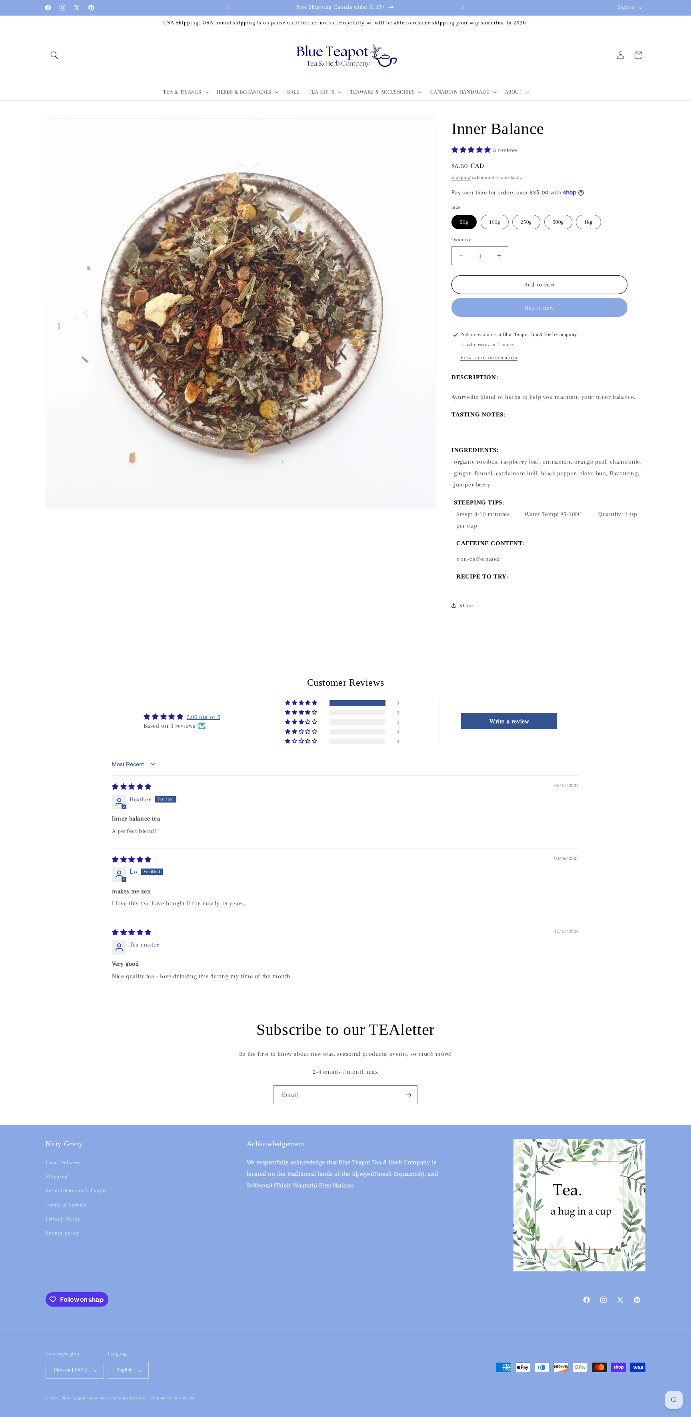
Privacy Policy (63, 1219)
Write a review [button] (509, 721)
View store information (488, 357)
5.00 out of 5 (203, 717)
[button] (54, 55)
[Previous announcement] (228, 7)
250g (526, 222)
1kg (588, 222)
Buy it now (539, 307)
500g (558, 222)
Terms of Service (66, 1205)
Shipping (461, 177)
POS (134, 1398)
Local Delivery (63, 1163)
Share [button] (466, 605)
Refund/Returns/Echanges (77, 1191)
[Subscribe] (408, 1094)
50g (464, 222)
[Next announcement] (462, 7)
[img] (132, 787)
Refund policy (63, 1233)
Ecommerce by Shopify (171, 1398)
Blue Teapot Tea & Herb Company (95, 1398)
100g (494, 222)
